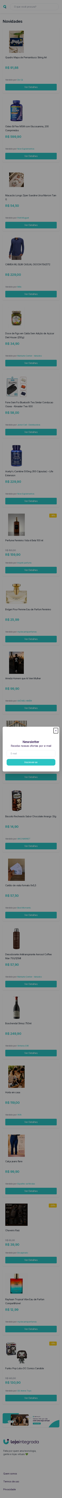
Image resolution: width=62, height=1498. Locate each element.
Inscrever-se (30, 762)
